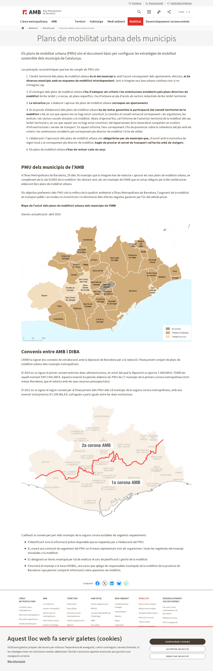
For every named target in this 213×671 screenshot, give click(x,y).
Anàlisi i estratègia (51, 625)
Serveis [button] (149, 11)
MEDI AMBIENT (122, 598)
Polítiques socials (170, 618)
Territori (80, 21)
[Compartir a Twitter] (104, 583)
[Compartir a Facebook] (97, 583)
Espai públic (72, 608)
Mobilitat (135, 21)
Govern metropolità (51, 608)
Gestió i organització (75, 620)
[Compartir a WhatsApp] (126, 583)
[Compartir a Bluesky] (119, 583)
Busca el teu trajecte (147, 604)
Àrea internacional (51, 620)
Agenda (70, 625)
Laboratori (119, 625)
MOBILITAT (144, 598)
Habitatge (96, 21)
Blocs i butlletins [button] (159, 11)
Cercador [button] (139, 11)
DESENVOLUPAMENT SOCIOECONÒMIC (172, 600)
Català (181, 11)
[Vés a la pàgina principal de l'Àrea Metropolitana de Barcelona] (41, 11)
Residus (118, 616)
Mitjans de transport (147, 608)
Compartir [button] (169, 11)
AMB (54, 21)
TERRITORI (72, 598)
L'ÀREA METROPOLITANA (27, 600)
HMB (93, 620)
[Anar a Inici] (22, 27)
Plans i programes (170, 622)
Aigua (117, 620)
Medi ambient (116, 21)
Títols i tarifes (144, 622)
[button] (135, 2)
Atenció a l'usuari (146, 617)
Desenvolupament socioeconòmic (168, 21)
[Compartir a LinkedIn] (111, 583)
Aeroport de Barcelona (148, 613)
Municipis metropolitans (29, 615)
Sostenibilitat (120, 611)
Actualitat (95, 625)
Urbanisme (71, 604)
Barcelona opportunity (28, 619)
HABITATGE (96, 598)
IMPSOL (94, 608)
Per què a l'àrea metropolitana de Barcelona (170, 610)
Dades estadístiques (27, 623)
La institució (48, 604)
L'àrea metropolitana (33, 21)
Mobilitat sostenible (147, 626)
